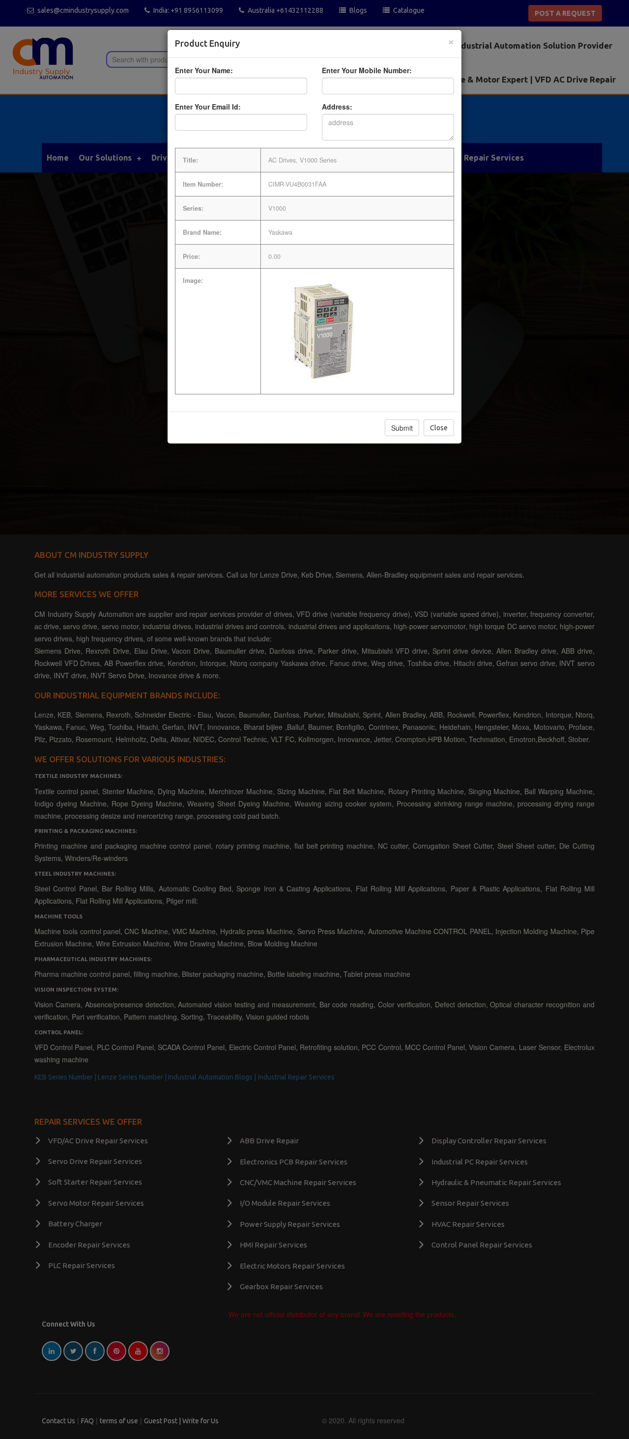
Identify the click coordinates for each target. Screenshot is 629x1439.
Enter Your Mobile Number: (367, 70)
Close (439, 428)
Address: (337, 106)
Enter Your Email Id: (208, 106)
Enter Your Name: (204, 70)
